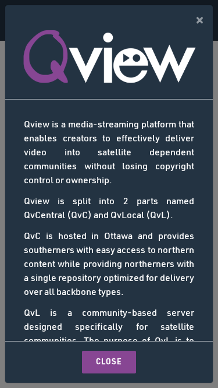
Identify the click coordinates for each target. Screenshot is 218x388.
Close (109, 362)
